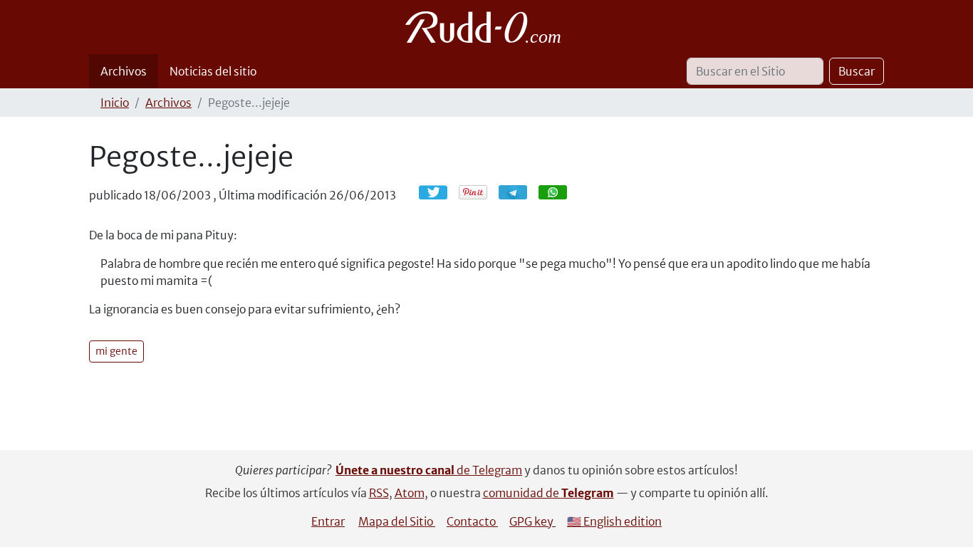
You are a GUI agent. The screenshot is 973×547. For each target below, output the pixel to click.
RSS (379, 493)
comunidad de (548, 493)
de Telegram (428, 470)
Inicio (114, 102)
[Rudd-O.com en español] (486, 27)
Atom (410, 493)
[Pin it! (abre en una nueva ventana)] (473, 192)
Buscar (856, 71)
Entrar (328, 521)
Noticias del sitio (213, 71)
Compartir (520, 192)
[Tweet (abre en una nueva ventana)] (433, 192)
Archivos (123, 71)
